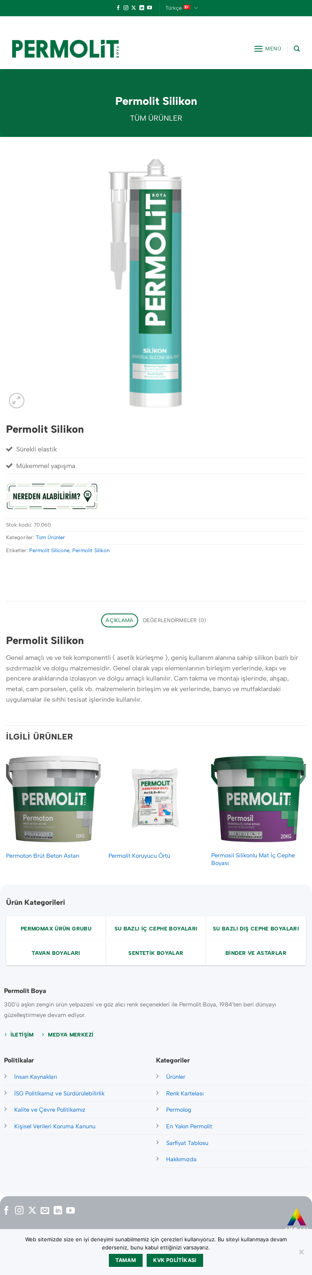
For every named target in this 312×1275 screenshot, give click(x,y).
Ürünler (175, 1076)
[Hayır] (301, 1254)
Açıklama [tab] (119, 620)
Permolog (178, 1109)
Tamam (125, 1260)
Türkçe (173, 8)
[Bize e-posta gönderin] (45, 1211)
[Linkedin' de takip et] (141, 8)
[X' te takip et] (133, 8)
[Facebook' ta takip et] (118, 8)
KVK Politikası (174, 1260)
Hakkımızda (181, 1159)
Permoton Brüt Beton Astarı (42, 855)
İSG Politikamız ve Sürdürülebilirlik (59, 1093)
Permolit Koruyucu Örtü (139, 855)
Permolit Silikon (91, 550)
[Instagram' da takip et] (126, 8)
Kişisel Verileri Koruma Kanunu (54, 1126)
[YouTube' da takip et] (149, 8)
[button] (268, 49)
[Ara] (297, 48)
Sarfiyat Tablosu (187, 1143)
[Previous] (6, 817)
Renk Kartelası (185, 1093)
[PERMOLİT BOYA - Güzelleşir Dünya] (65, 49)
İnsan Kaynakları (35, 1076)
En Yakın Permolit (189, 1126)
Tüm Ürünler (156, 118)
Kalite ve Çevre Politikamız (49, 1109)
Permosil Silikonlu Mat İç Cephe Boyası (253, 859)
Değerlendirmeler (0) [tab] (174, 620)
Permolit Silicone (49, 550)
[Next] (305, 817)
